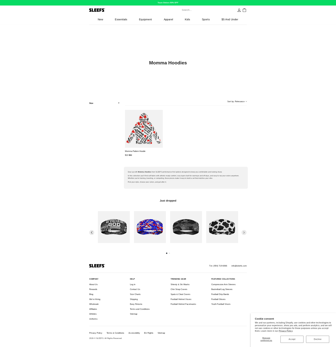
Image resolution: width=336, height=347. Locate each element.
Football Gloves (218, 299)
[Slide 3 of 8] (186, 227)
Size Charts (135, 294)
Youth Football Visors (220, 304)
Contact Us (135, 289)
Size (91, 103)
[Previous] (91, 232)
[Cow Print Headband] (222, 227)
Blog (91, 294)
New (100, 19)
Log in (132, 284)
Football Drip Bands (220, 294)
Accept (292, 339)
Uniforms (93, 319)
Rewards (93, 289)
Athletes (93, 314)
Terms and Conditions (140, 309)
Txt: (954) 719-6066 (218, 266)
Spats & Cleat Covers (180, 294)
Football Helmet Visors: (181, 299)
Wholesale (94, 304)
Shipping (134, 299)
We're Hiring (94, 299)
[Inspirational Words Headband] (114, 227)
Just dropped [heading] (168, 200)
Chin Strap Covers (179, 289)
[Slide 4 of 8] (222, 227)
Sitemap (133, 314)
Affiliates (93, 309)
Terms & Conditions (115, 333)
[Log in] (239, 10)
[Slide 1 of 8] (114, 227)
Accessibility (134, 333)
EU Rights (148, 333)
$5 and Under (230, 19)
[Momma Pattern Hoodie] (144, 129)
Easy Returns (136, 304)
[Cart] (244, 10)
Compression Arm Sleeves (223, 284)
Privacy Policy (286, 331)
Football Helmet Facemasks (183, 304)
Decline (317, 339)
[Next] (244, 232)
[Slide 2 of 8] (150, 227)
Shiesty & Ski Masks (180, 284)
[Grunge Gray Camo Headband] (186, 227)
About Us (93, 284)
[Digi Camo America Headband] (150, 227)
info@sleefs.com (239, 266)
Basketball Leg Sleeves (222, 289)
